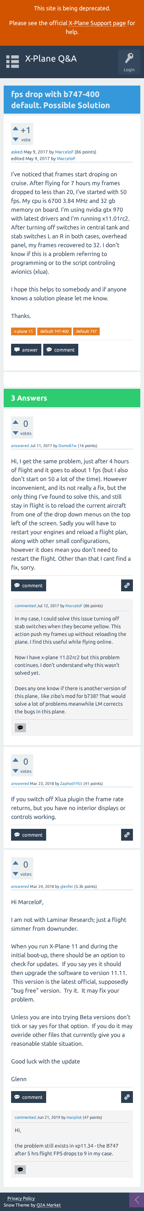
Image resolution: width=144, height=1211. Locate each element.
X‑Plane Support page (97, 23)
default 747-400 (54, 331)
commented (25, 605)
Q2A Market (49, 1205)
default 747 (86, 331)
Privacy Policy (21, 1198)
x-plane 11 (23, 331)
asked (17, 151)
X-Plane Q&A (51, 58)
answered (20, 445)
